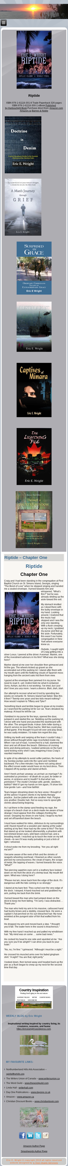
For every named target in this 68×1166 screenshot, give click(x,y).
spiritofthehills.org (15, 1074)
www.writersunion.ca (49, 1078)
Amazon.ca (25, 110)
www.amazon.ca (25, 1096)
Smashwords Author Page (34, 1151)
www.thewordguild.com (37, 1083)
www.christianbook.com (47, 1101)
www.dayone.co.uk (40, 1092)
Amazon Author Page (34, 1146)
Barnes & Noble (40, 110)
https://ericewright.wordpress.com (34, 1029)
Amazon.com (56, 108)
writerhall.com (26, 1087)
